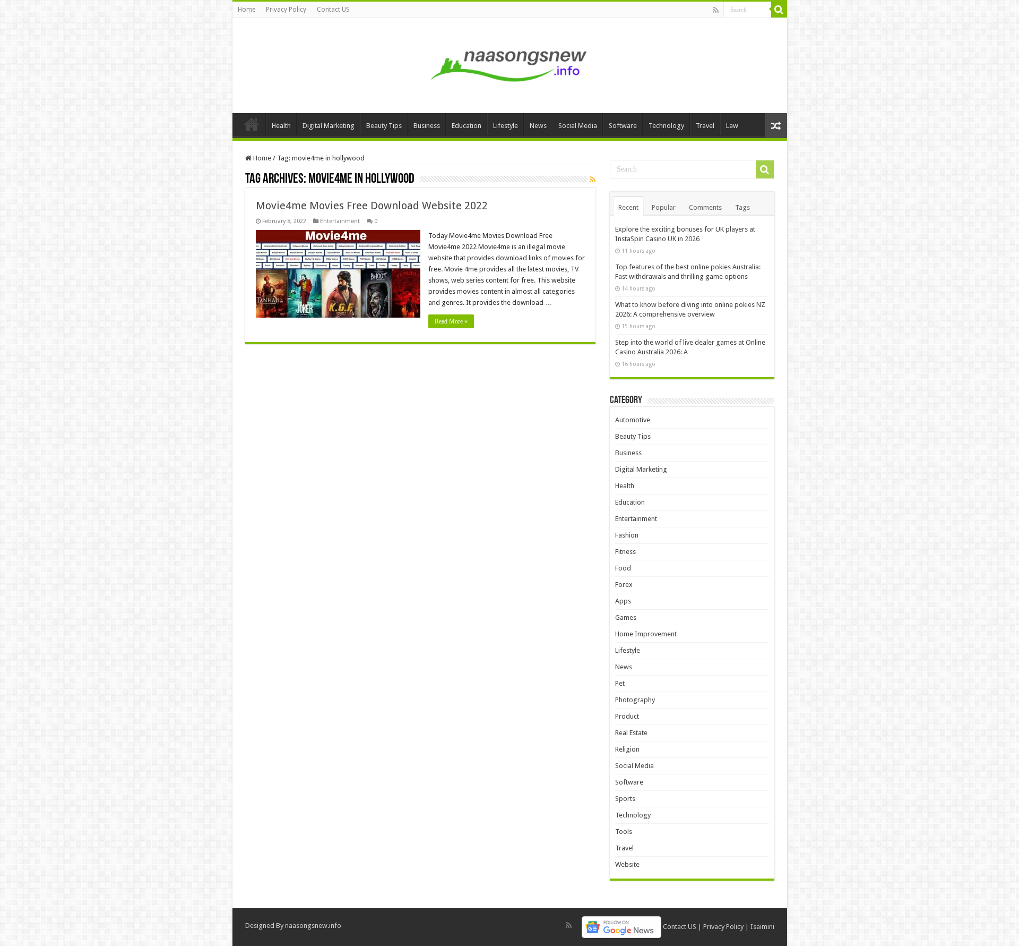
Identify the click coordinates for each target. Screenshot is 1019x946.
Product (627, 716)
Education (466, 126)
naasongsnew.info (313, 926)
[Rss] (716, 10)
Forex (624, 585)
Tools (623, 832)
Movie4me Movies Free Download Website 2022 (372, 205)
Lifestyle (505, 126)
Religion (627, 749)
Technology (666, 126)
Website (627, 864)
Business (426, 126)
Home (246, 9)
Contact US (333, 9)
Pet (620, 683)
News (538, 126)
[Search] (779, 10)
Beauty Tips (384, 126)
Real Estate (631, 733)
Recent (628, 207)
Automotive (632, 420)
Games (625, 617)
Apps (623, 601)
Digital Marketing (329, 126)
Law (732, 126)
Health (281, 126)
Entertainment (340, 221)
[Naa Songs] (509, 63)
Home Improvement (646, 634)
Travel (705, 126)
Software (623, 126)
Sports (625, 799)
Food (623, 568)
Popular (664, 207)
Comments (705, 207)
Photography (635, 700)
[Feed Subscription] (592, 179)
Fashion (626, 535)
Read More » (451, 321)
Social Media (577, 126)
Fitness (625, 552)
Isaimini (762, 927)
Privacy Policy (286, 9)
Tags (742, 207)
